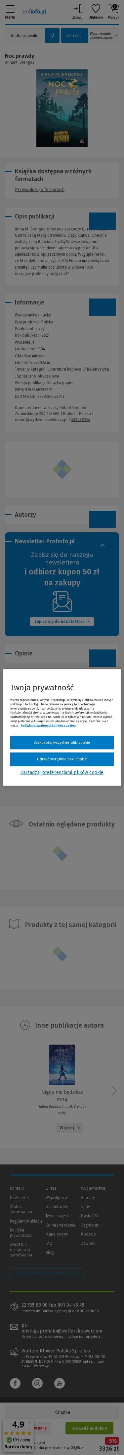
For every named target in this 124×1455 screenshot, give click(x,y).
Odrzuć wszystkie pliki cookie (62, 759)
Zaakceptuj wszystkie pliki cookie (62, 742)
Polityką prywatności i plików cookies (48, 725)
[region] (62, 727)
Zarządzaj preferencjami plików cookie (62, 772)
